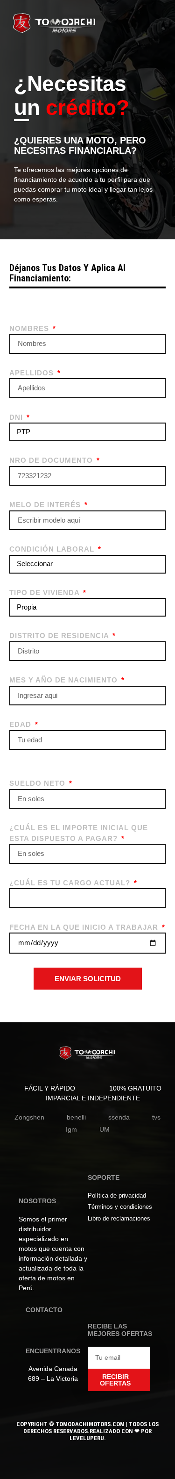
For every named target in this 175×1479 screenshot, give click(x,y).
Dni (17, 417)
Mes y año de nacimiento (64, 680)
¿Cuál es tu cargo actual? (71, 883)
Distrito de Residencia (60, 635)
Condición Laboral (53, 549)
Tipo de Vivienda (45, 592)
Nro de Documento (52, 460)
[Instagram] (48, 1330)
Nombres (30, 328)
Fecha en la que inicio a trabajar (85, 927)
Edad (21, 724)
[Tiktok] (63, 1330)
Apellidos (32, 373)
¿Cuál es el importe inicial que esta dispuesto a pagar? (78, 833)
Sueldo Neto (38, 783)
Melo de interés (46, 505)
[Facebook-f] (33, 1330)
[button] (155, 26)
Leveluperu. (88, 1438)
